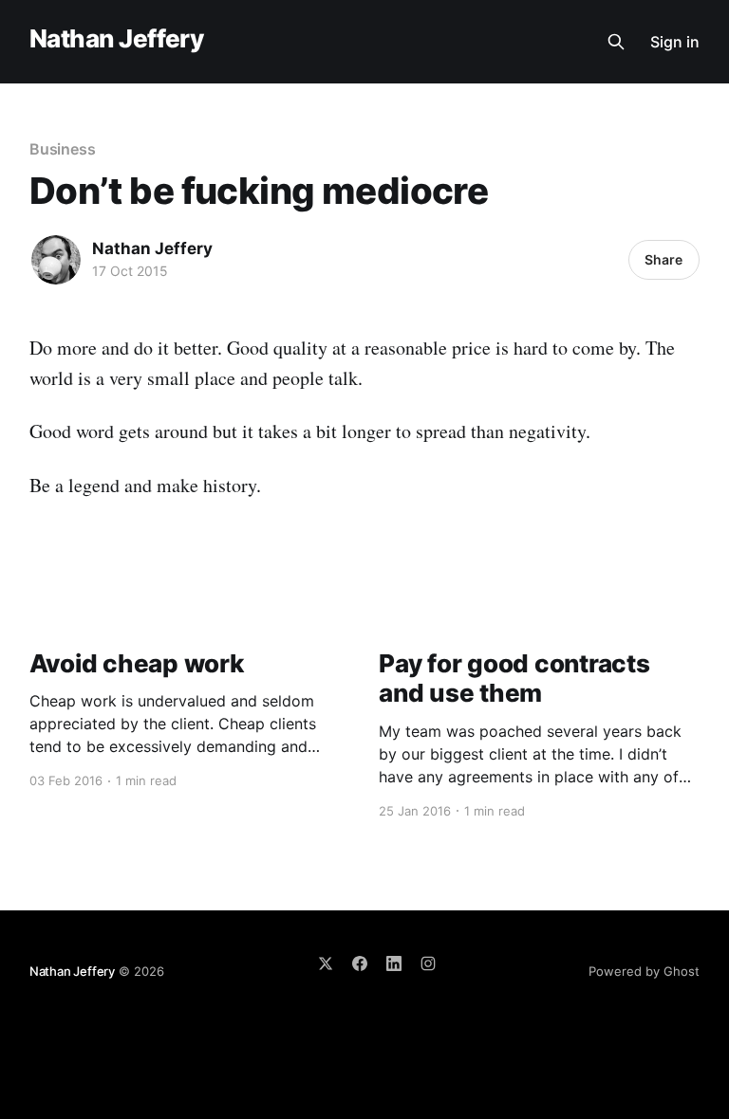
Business (62, 148)
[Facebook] (359, 963)
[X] (325, 963)
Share (663, 259)
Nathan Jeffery (116, 39)
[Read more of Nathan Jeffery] (56, 259)
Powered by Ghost (644, 971)
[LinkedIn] (394, 963)
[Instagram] (428, 963)
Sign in (675, 41)
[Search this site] (616, 42)
